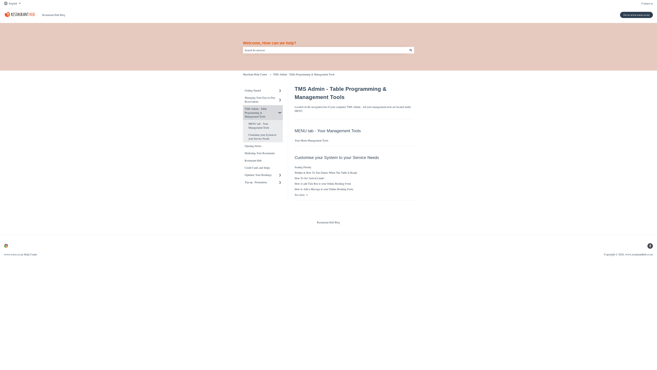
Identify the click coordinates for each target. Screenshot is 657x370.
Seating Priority (303, 167)
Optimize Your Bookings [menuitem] (258, 175)
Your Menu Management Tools (311, 140)
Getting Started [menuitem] (253, 90)
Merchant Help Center (255, 74)
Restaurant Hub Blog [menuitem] (328, 222)
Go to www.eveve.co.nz (636, 15)
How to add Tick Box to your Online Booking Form (323, 183)
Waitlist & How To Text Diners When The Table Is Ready (326, 172)
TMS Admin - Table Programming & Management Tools (304, 74)
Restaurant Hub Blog (53, 15)
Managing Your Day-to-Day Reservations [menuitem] (260, 99)
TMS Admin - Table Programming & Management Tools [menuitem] (256, 112)
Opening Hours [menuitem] (253, 146)
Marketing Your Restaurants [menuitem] (260, 153)
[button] (280, 90)
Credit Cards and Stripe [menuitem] (257, 167)
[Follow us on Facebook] (650, 246)
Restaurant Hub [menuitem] (253, 160)
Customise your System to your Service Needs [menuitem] (262, 136)
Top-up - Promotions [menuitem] (256, 182)
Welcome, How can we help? (269, 43)
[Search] (411, 50)
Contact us (647, 3)
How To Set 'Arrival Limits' (310, 178)
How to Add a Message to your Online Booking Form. (324, 189)
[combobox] (325, 50)
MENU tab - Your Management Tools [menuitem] (258, 125)
